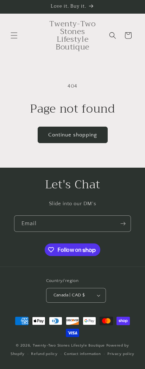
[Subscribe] (123, 223)
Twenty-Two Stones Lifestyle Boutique (69, 345)
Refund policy (44, 354)
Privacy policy (120, 354)
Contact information (82, 354)
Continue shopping (72, 135)
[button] (14, 35)
